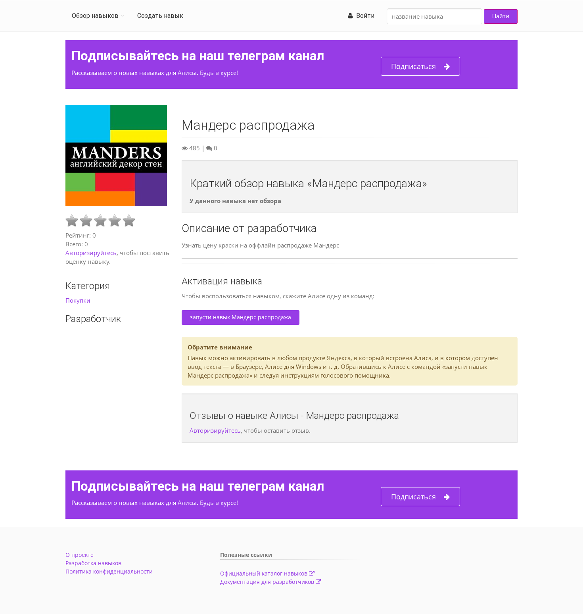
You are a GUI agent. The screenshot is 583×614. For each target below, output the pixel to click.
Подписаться (413, 66)
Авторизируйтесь (91, 253)
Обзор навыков (95, 15)
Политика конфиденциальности (109, 571)
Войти (363, 15)
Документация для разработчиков (268, 581)
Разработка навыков (93, 563)
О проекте (79, 554)
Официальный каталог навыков (264, 573)
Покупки (77, 300)
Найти (500, 16)
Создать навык (160, 15)
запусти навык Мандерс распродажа (240, 317)
